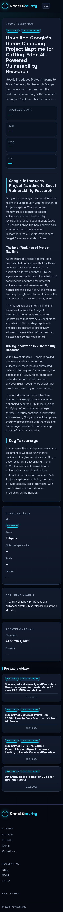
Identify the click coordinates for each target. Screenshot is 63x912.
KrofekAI (7, 834)
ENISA (6, 881)
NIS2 (5, 869)
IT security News (24, 24)
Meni (46, 6)
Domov (10, 24)
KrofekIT (7, 840)
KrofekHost (9, 851)
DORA (6, 875)
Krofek (6, 845)
